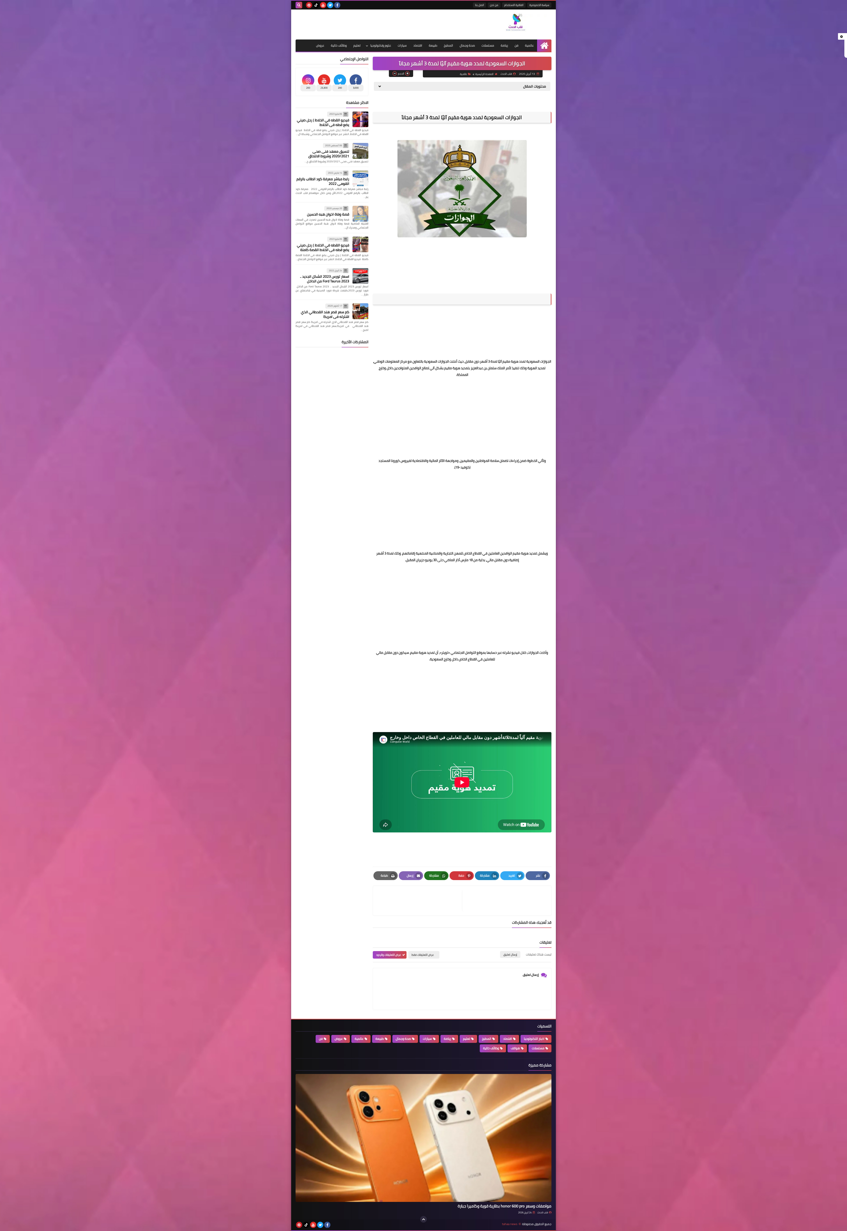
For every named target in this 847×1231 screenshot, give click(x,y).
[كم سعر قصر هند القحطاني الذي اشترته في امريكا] (360, 311)
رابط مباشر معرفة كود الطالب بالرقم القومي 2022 (322, 181)
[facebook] (337, 5)
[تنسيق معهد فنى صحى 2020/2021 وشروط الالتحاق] (360, 151)
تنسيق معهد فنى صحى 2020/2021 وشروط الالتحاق (328, 153)
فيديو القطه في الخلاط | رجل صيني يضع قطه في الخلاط (323, 122)
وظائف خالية (339, 45)
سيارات (402, 45)
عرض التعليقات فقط (423, 954)
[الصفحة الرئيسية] (544, 45)
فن (516, 45)
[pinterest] (309, 5)
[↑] (423, 1219)
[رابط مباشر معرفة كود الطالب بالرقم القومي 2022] (360, 178)
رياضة (504, 45)
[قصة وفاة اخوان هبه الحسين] (360, 214)
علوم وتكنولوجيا (380, 45)
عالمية (529, 45)
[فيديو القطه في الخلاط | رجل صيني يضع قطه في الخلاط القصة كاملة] (360, 244)
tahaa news (509, 1224)
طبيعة (433, 45)
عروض (320, 45)
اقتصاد (417, 45)
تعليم (356, 45)
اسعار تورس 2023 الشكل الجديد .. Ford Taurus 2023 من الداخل (324, 278)
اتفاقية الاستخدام (513, 4)
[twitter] (330, 5)
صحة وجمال (467, 45)
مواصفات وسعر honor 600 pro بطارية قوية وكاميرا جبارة (504, 1206)
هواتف (515, 1048)
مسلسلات (488, 45)
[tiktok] (316, 5)
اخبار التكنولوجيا (534, 1039)
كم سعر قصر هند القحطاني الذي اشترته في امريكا (325, 314)
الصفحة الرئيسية (484, 74)
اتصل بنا (479, 4)
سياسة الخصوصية (539, 4)
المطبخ (448, 45)
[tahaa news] (519, 24)
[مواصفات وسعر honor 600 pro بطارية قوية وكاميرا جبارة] (423, 1138)
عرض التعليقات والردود (388, 954)
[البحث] (299, 5)
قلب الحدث (542, 1212)
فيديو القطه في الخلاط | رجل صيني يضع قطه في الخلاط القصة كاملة (323, 247)
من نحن (494, 4)
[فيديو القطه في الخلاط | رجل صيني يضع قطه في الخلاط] (360, 119)
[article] (419, 900)
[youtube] (323, 5)
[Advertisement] (376, 24)
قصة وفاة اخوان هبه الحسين (328, 214)
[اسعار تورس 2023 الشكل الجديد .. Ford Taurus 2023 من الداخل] (360, 276)
